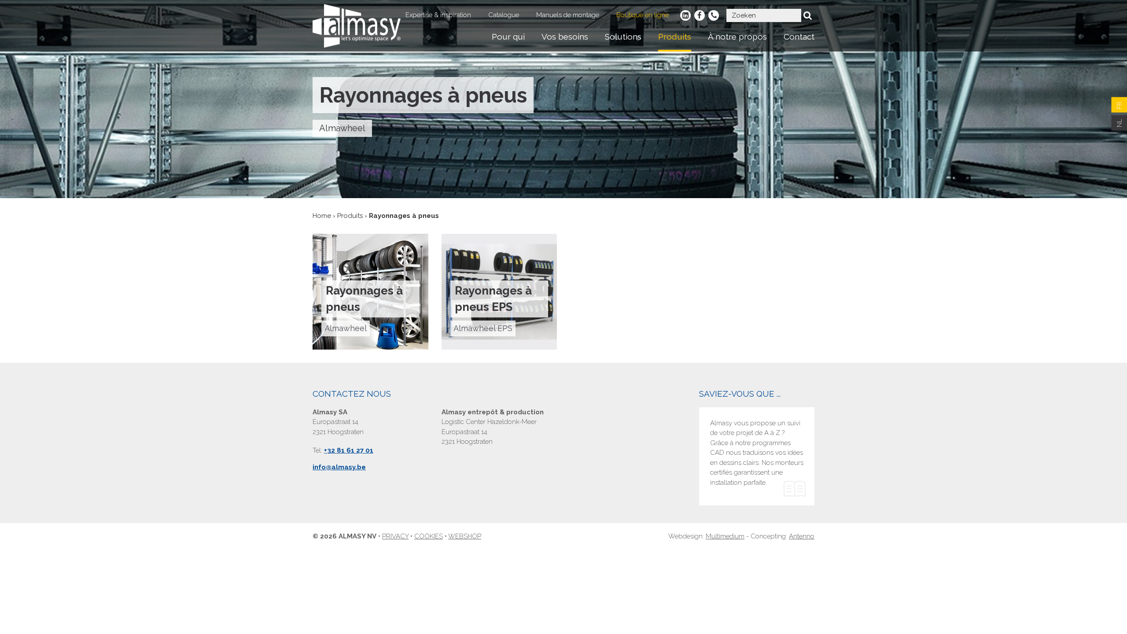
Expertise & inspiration (438, 15)
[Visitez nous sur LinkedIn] (685, 15)
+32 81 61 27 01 (348, 450)
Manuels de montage (567, 15)
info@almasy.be (339, 467)
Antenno (801, 536)
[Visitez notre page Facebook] (699, 15)
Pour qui (508, 36)
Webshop (464, 536)
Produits (674, 36)
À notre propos (737, 36)
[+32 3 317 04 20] (713, 15)
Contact (799, 36)
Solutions (623, 36)
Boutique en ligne (642, 15)
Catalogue (503, 15)
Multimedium (725, 536)
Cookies (428, 536)
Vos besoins (564, 36)
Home (322, 216)
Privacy (395, 536)
